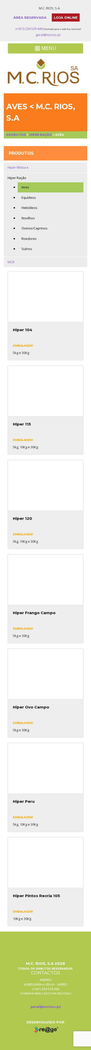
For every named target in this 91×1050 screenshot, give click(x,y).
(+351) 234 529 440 (28, 28)
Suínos (26, 248)
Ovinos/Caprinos (34, 228)
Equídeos (28, 197)
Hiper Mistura (18, 167)
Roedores (29, 238)
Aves (25, 187)
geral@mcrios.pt (48, 34)
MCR (11, 262)
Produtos (16, 135)
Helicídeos (29, 207)
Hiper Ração (40, 135)
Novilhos (28, 218)
